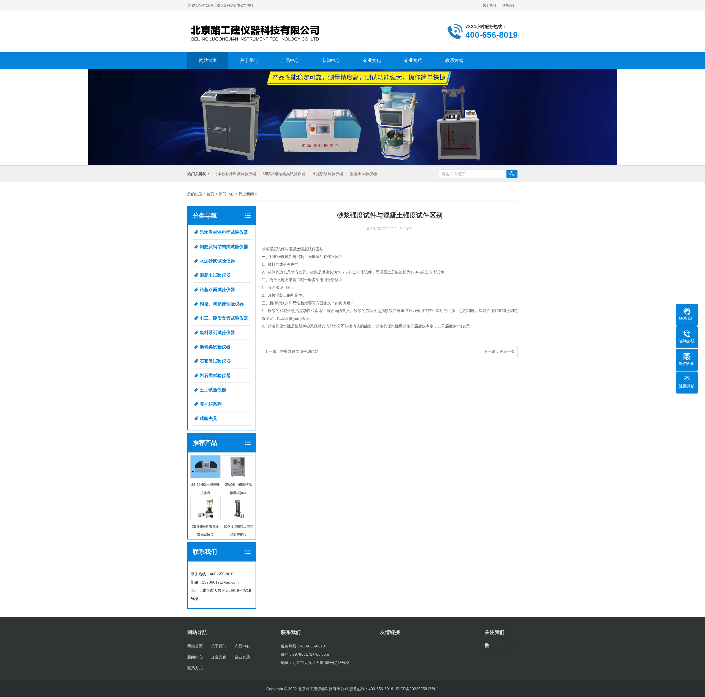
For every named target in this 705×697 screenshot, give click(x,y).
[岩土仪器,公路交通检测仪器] (256, 32)
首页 (210, 194)
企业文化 (372, 60)
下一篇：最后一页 (499, 351)
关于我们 (489, 5)
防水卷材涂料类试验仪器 (235, 174)
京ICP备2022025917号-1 (417, 689)
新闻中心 (331, 60)
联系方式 (454, 60)
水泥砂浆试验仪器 (327, 174)
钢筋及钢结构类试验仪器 (284, 174)
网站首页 (208, 60)
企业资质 (413, 60)
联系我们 (509, 5)
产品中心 (290, 60)
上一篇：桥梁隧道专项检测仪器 (292, 351)
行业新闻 (246, 194)
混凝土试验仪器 (363, 174)
